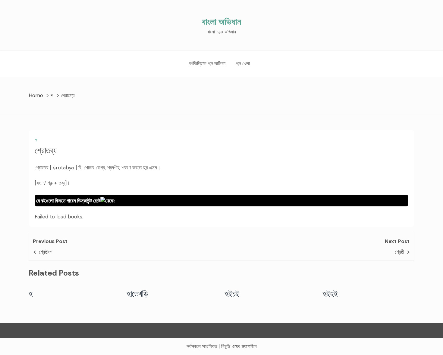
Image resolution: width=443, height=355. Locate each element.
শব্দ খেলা (243, 63)
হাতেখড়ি (137, 293)
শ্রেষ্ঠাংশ (45, 251)
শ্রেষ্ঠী (399, 251)
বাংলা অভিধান (221, 22)
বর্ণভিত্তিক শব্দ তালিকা (207, 63)
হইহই (330, 293)
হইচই (232, 293)
